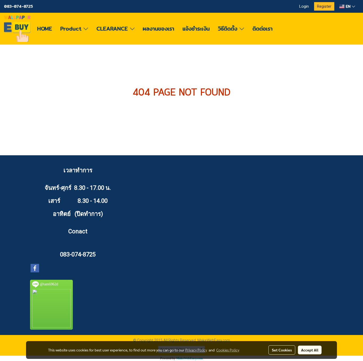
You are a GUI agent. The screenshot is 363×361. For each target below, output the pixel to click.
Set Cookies (282, 349)
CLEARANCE (113, 28)
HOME (44, 28)
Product (71, 28)
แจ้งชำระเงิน (196, 28)
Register (324, 6)
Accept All (309, 349)
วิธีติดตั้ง (228, 28)
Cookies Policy (227, 349)
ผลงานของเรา (158, 28)
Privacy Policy (196, 349)
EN (348, 6)
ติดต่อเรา (262, 28)
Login (304, 6)
